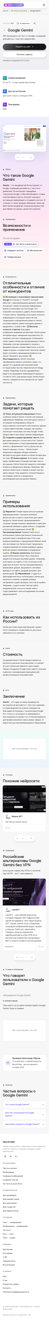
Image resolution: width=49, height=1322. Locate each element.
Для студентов (9, 1207)
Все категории (9, 1265)
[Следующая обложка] (31, 157)
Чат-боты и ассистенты (19, 11)
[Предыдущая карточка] (18, 838)
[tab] (22, 838)
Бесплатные (8, 1249)
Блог (5, 1276)
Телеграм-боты (9, 1261)
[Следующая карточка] (31, 838)
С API (5, 1257)
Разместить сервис (11, 1284)
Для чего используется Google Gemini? (19, 1114)
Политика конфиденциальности (16, 1292)
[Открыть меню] (44, 5)
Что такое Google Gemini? (17, 1104)
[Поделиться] (34, 23)
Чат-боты (7, 1230)
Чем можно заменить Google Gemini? (22, 1124)
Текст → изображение (12, 1222)
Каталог (5, 11)
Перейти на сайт (23, 47)
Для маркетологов (10, 1211)
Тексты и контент (10, 1168)
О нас (5, 1280)
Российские (7, 1253)
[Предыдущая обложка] (18, 157)
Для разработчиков (11, 1199)
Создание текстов (10, 1180)
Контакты (7, 1288)
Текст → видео (9, 1238)
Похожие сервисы (24, 54)
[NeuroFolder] (15, 5)
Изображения (8, 1172)
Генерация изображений (13, 1176)
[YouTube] (16, 1156)
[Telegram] (5, 1156)
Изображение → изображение (15, 1226)
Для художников (10, 1203)
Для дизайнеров (9, 1195)
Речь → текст (8, 1234)
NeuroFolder (9, 1142)
